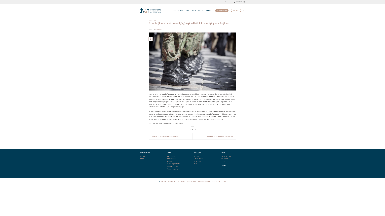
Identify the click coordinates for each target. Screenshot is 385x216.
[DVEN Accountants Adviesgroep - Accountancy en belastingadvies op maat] (150, 10)
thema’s (194, 10)
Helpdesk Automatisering (219, 181)
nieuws (187, 10)
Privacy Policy (181, 181)
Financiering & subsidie (173, 164)
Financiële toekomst (172, 169)
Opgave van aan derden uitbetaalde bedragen (220, 136)
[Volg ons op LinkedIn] (244, 2)
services (180, 10)
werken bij (208, 10)
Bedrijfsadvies (171, 156)
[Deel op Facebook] (190, 129)
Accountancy (170, 161)
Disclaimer (164, 181)
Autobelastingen (153, 20)
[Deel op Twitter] (192, 129)
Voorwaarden (172, 181)
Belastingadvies (171, 159)
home (174, 10)
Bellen (222, 161)
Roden (196, 164)
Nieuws (141, 187)
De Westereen (198, 161)
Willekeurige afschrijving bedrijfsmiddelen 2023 (165, 136)
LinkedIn (223, 166)
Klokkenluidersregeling (204, 181)
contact (200, 10)
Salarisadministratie (172, 166)
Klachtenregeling (191, 181)
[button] (228, 2)
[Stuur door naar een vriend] (195, 129)
